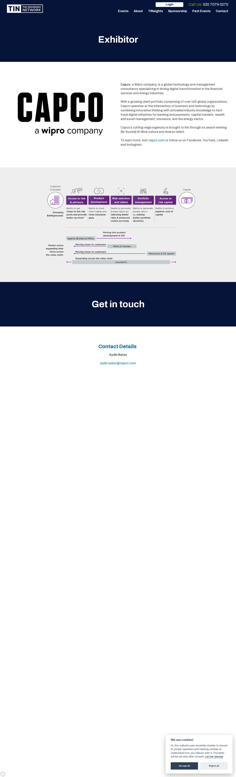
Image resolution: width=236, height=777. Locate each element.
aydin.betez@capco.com (118, 363)
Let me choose (214, 756)
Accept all (184, 766)
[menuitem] (123, 11)
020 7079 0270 (215, 4)
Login (169, 4)
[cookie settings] (3, 774)
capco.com (156, 140)
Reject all (214, 766)
